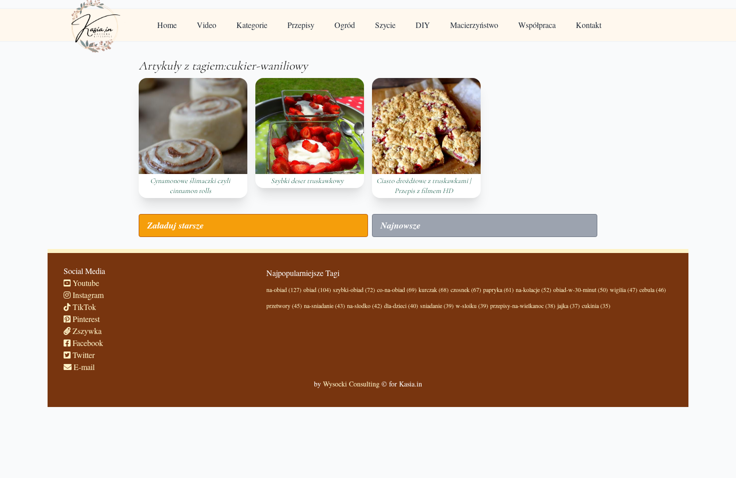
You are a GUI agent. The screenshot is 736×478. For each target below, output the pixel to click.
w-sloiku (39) (472, 306)
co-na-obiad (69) (397, 290)
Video (206, 25)
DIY (423, 25)
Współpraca (537, 25)
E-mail (83, 367)
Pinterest (85, 319)
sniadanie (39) (437, 306)
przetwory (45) (284, 306)
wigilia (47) (623, 290)
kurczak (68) (434, 290)
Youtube (85, 283)
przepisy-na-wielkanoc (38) (522, 306)
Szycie (385, 25)
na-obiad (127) (283, 290)
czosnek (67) (466, 290)
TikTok (83, 307)
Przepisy (300, 25)
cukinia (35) (596, 306)
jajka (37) (568, 306)
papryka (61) (498, 290)
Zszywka (86, 331)
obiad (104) (317, 290)
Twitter (83, 355)
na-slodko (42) (364, 306)
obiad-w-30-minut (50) (580, 290)
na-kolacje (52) (533, 290)
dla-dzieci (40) (401, 306)
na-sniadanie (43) (324, 306)
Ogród (344, 25)
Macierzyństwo (474, 25)
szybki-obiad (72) (354, 290)
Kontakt (588, 25)
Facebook (87, 343)
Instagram (87, 295)
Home (167, 25)
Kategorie (251, 25)
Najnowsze (401, 225)
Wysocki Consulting (351, 383)
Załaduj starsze (175, 225)
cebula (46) (652, 290)
